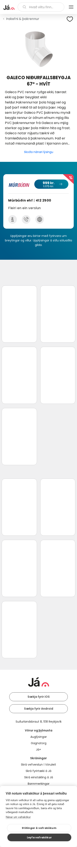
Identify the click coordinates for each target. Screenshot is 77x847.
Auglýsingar (38, 737)
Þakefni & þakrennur (22, 18)
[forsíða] (9, 7)
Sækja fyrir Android (38, 709)
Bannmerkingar (38, 784)
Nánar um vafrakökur (18, 817)
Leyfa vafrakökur (39, 837)
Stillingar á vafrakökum (39, 828)
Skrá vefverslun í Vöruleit (38, 764)
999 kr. (48, 184)
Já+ (38, 749)
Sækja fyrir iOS (39, 697)
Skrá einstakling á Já (38, 777)
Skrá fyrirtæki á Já (38, 771)
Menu (71, 7)
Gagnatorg (38, 743)
